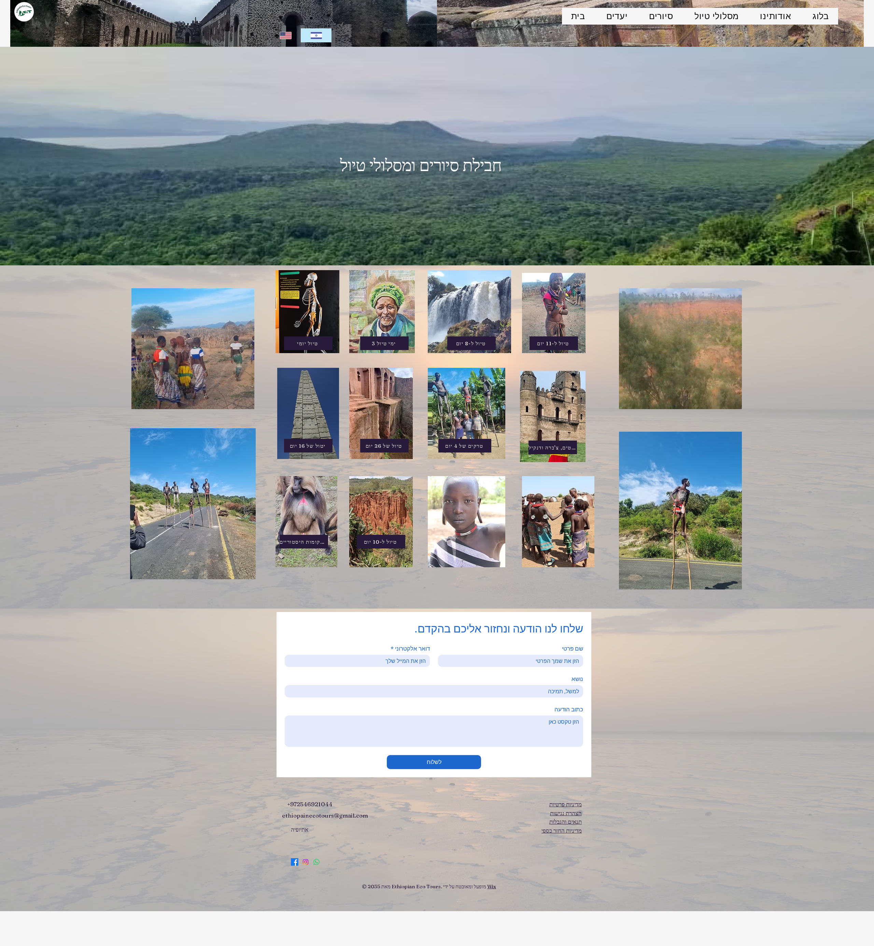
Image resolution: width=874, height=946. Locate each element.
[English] (285, 35)
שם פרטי (572, 648)
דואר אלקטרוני (410, 648)
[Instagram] (305, 862)
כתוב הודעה (568, 709)
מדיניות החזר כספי (561, 830)
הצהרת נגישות (566, 813)
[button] (245, 401)
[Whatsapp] (316, 862)
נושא (577, 678)
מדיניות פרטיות (565, 804)
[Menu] (844, 32)
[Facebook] (294, 862)
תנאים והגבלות (565, 821)
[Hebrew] (316, 35)
